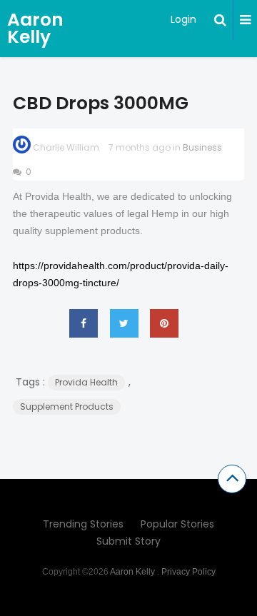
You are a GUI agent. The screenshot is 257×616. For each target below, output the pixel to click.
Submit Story (128, 541)
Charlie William (66, 147)
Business (202, 147)
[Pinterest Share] (164, 323)
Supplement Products (67, 406)
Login (183, 19)
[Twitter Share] (124, 323)
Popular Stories (177, 524)
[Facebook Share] (83, 323)
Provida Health (86, 382)
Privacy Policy (188, 572)
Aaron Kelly (35, 28)
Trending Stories (83, 524)
